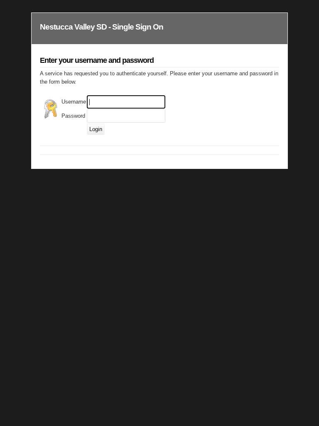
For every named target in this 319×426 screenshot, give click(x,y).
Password (73, 116)
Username (73, 102)
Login (95, 129)
